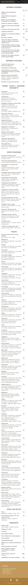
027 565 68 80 (7, 573)
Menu (26, 2)
